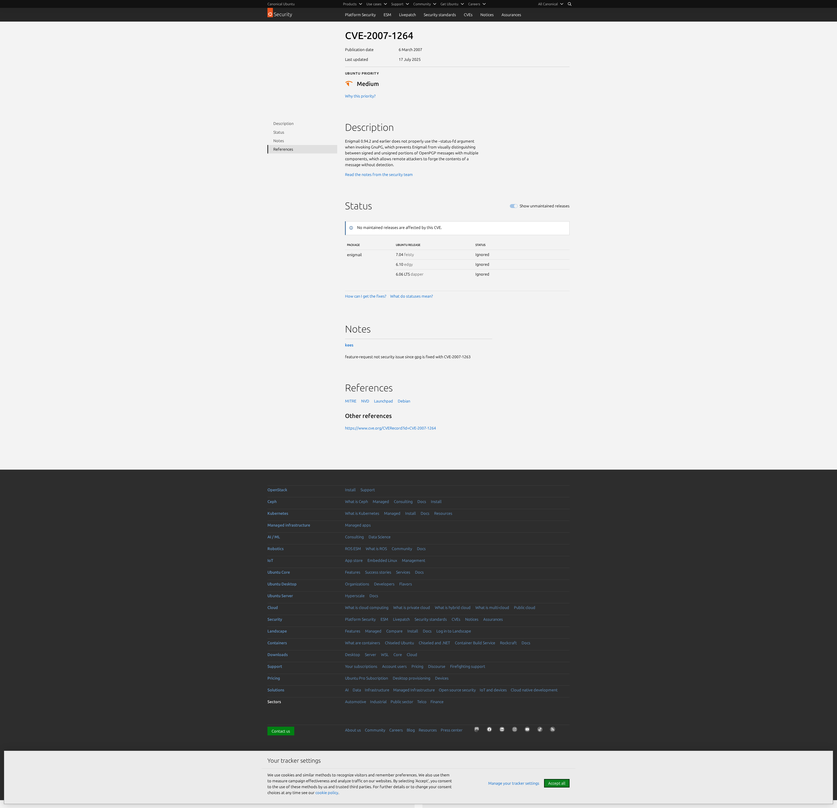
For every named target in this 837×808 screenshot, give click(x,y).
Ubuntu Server (280, 595)
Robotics (275, 548)
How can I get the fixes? (365, 296)
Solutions (275, 690)
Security (274, 619)
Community (402, 548)
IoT (270, 560)
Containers (277, 643)
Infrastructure (377, 690)
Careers (396, 730)
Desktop (352, 654)
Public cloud (524, 607)
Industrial (378, 701)
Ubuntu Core (278, 572)
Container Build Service (475, 643)
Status (278, 132)
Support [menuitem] (397, 4)
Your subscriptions (361, 666)
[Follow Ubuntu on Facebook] (491, 731)
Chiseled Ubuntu (399, 643)
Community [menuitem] (422, 4)
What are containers (362, 643)
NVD (365, 401)
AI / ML (273, 537)
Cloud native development (534, 690)
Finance (437, 701)
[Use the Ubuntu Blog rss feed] (554, 731)
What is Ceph (356, 501)
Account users (394, 666)
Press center (452, 730)
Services (403, 572)
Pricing (417, 666)
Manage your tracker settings (513, 783)
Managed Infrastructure (414, 690)
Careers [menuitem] (474, 4)
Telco (422, 701)
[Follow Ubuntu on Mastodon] (478, 731)
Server (370, 654)
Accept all (556, 783)
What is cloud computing (366, 607)
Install (350, 490)
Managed (381, 501)
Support (368, 490)
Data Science (380, 537)
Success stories (378, 572)
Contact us (281, 731)
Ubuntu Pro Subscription (366, 678)
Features (352, 572)
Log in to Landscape (453, 631)
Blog (411, 730)
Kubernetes (277, 513)
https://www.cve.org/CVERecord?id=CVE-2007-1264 (390, 428)
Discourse (436, 666)
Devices (442, 678)
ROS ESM (353, 548)
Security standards (440, 14)
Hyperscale (355, 595)
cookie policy (326, 792)
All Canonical (548, 4)
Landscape (277, 631)
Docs (421, 501)
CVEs (468, 14)
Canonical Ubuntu (281, 4)
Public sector (402, 701)
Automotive (355, 701)
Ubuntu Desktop (282, 584)
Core (397, 654)
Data (357, 690)
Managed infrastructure (288, 525)
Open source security (457, 690)
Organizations (357, 584)
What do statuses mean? (411, 296)
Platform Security (360, 14)
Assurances (511, 14)
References (283, 149)
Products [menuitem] (350, 4)
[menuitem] (551, 4)
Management (413, 560)
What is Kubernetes (362, 513)
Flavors (405, 584)
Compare (394, 631)
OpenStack (277, 490)
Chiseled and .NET (434, 643)
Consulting (403, 501)
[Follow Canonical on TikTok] (541, 731)
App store (354, 560)
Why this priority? (360, 96)
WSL (385, 654)
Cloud (272, 607)
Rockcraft (508, 643)
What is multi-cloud (492, 607)
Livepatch (407, 14)
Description (283, 123)
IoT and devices (493, 690)
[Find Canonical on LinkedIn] (503, 731)
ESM (387, 14)
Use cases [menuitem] (373, 4)
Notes (278, 140)
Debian (404, 401)
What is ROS (376, 548)
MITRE (350, 401)
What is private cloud (411, 607)
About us (353, 730)
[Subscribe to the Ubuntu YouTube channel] (528, 731)
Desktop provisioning (411, 678)
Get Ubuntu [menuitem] (449, 4)
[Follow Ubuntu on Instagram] (516, 731)
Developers (384, 584)
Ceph (272, 501)
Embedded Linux (382, 560)
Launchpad (383, 401)
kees (349, 345)
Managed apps (358, 525)
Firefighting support (467, 666)
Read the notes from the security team (379, 174)
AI (347, 690)
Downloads (277, 654)
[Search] (569, 4)
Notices (487, 14)
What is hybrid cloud (453, 607)
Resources (443, 513)
